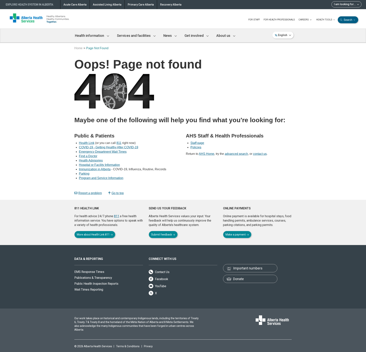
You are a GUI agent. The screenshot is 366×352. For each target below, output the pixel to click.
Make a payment (236, 234)
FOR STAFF (254, 19)
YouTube (160, 286)
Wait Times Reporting (88, 289)
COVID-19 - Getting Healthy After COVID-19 (108, 147)
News (168, 36)
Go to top (118, 193)
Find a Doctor (88, 156)
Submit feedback (162, 234)
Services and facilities (134, 36)
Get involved (194, 36)
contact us (260, 153)
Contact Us (161, 272)
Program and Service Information (101, 178)
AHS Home (206, 153)
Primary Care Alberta (141, 4)
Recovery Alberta (170, 4)
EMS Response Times (89, 272)
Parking (84, 173)
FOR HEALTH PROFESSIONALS (279, 19)
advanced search (236, 153)
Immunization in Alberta (95, 169)
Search (348, 19)
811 (118, 143)
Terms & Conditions (128, 346)
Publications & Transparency (93, 278)
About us (223, 36)
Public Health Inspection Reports (96, 283)
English (282, 35)
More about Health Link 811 (93, 234)
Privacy (148, 346)
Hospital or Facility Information (99, 164)
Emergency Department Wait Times (103, 151)
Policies (195, 147)
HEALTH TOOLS (324, 19)
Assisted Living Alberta (107, 4)
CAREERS (304, 19)
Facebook (161, 279)
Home (78, 48)
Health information (90, 36)
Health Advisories (91, 160)
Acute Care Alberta (75, 4)
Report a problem (90, 193)
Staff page (197, 143)
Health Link (86, 143)
